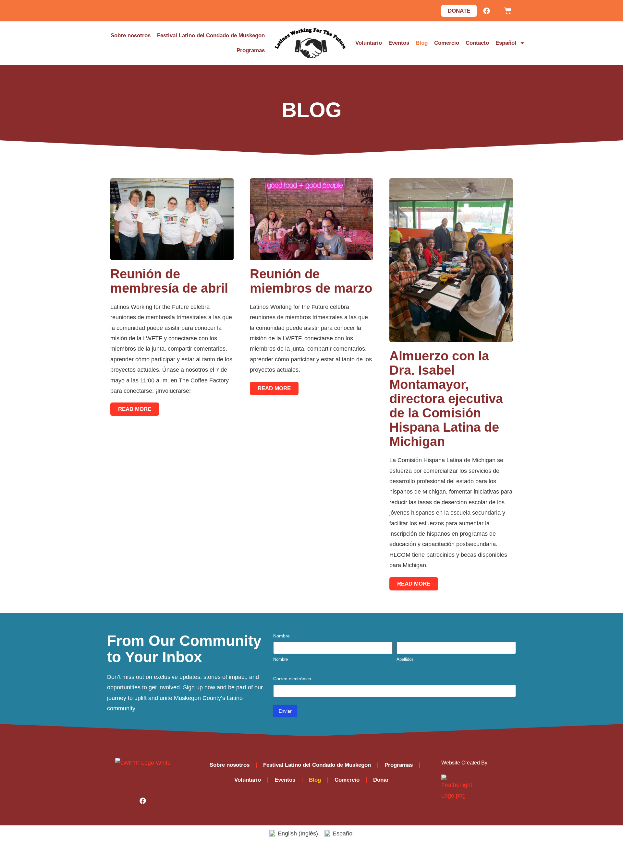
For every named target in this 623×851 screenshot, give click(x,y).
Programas (251, 50)
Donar (381, 780)
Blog (422, 43)
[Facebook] (486, 10)
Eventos (398, 43)
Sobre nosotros (131, 35)
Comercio (446, 43)
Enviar (285, 711)
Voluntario (368, 43)
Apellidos (405, 659)
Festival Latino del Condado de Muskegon (211, 35)
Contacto (477, 43)
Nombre (280, 659)
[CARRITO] (507, 10)
